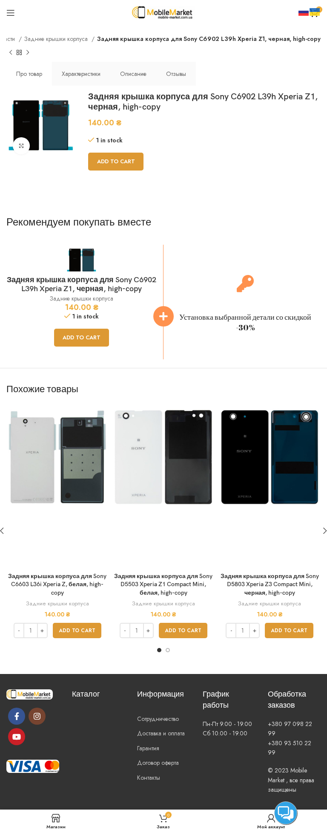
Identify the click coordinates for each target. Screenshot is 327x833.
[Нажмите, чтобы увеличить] (21, 145)
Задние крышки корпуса (56, 39)
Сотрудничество (158, 718)
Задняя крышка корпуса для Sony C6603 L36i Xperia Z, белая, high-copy (57, 584)
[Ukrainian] (315, 11)
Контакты (148, 777)
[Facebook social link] (16, 716)
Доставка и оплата (161, 733)
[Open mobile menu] (10, 12)
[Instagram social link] (37, 716)
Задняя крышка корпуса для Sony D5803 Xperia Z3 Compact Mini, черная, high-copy (270, 584)
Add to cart (116, 161)
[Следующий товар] (27, 53)
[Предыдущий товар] (10, 53)
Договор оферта (158, 762)
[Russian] (304, 11)
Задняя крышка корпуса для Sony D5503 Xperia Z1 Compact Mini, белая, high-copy (163, 584)
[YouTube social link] (16, 736)
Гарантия (148, 748)
